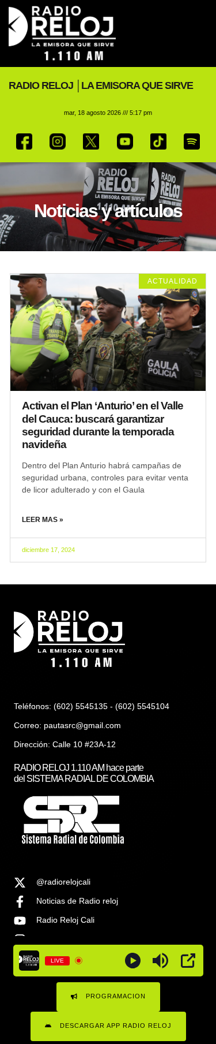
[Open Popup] (188, 960)
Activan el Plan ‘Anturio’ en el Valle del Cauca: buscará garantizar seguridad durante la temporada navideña (102, 425)
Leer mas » (42, 520)
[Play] (132, 960)
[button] (198, 34)
